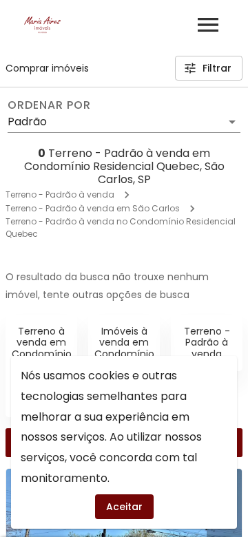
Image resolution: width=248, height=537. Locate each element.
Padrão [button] (27, 121)
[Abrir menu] (208, 25)
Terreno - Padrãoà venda (207, 342)
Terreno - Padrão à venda (60, 194)
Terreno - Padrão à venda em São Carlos (93, 208)
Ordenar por (49, 105)
